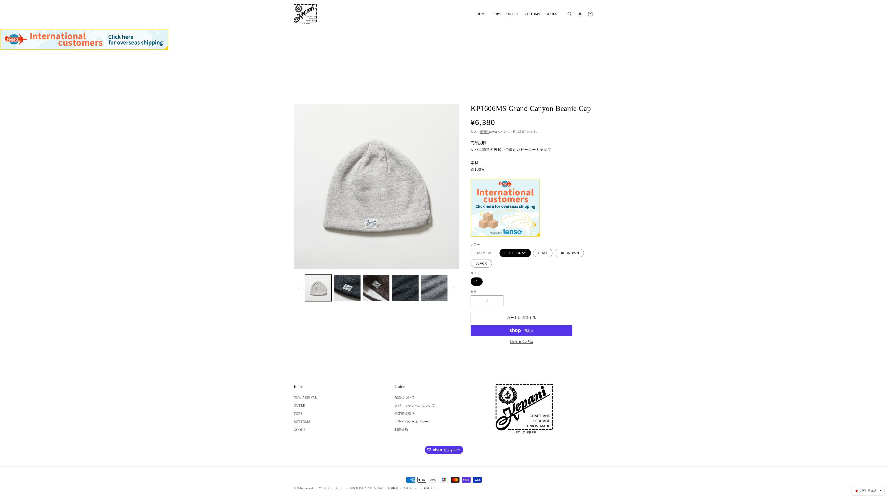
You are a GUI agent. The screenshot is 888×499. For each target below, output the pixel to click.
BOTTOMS (302, 421)
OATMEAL (485, 254)
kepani (309, 488)
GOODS (299, 430)
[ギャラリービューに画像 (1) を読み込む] (318, 288)
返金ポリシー (411, 488)
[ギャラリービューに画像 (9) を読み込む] (434, 288)
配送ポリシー (432, 488)
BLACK (481, 263)
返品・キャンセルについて (415, 405)
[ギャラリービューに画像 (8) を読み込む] (405, 288)
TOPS (298, 413)
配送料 (484, 131)
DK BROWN (569, 253)
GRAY (543, 253)
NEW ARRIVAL (305, 397)
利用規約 (401, 430)
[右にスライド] (454, 288)
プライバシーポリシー (411, 421)
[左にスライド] (299, 288)
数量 (474, 292)
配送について (405, 397)
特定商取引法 (405, 413)
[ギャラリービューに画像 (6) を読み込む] (347, 288)
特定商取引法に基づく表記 (366, 488)
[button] (570, 14)
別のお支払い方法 (521, 341)
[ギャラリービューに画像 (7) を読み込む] (376, 288)
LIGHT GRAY (515, 253)
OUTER (299, 405)
